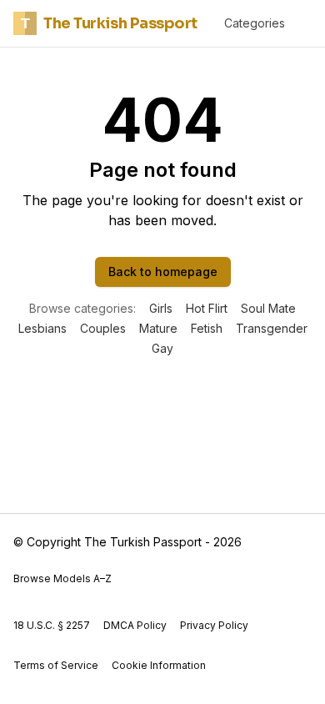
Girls (160, 308)
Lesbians (42, 328)
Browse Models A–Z (62, 578)
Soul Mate (268, 308)
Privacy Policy (214, 625)
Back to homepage (163, 271)
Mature (158, 328)
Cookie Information (159, 665)
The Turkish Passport (109, 23)
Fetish (206, 328)
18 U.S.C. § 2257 (51, 625)
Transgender (272, 328)
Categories (254, 23)
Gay (162, 348)
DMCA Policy (135, 625)
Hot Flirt (207, 308)
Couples (103, 328)
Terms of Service (55, 665)
